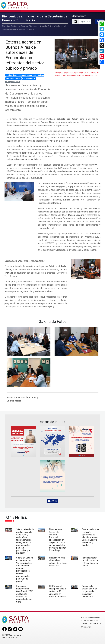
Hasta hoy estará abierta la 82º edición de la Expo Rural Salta (58, 561)
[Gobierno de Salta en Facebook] (4, 629)
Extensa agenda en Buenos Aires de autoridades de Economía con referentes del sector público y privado (24, 55)
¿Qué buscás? (79, 16)
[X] (101, 45)
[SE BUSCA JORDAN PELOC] (23, 441)
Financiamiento (28, 79)
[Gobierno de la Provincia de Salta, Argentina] (14, 5)
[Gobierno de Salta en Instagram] (10, 629)
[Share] (101, 62)
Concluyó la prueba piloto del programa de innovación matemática (90, 591)
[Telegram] (101, 29)
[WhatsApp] (101, 23)
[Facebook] (101, 40)
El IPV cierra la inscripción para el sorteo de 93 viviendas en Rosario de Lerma (57, 591)
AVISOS (53, 501)
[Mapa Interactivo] (52, 441)
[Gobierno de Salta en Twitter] (15, 629)
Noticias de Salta (13, 79)
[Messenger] (101, 34)
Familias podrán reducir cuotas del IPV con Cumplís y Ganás (90, 561)
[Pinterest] (101, 56)
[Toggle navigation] (100, 5)
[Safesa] (52, 476)
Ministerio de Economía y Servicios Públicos (25, 75)
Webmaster (86, 627)
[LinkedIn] (101, 51)
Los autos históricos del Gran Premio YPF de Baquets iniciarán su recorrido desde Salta (24, 594)
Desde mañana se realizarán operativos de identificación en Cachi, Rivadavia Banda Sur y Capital (90, 537)
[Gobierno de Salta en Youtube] (20, 629)
